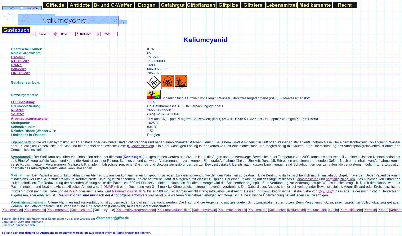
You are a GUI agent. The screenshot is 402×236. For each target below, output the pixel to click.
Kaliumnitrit (277, 210)
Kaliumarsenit (34, 210)
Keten (383, 210)
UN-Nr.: (16, 65)
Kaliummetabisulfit (232, 210)
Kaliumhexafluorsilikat (173, 210)
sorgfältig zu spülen (340, 179)
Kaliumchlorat (81, 210)
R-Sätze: (17, 110)
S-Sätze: (17, 114)
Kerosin (370, 210)
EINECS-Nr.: (20, 73)
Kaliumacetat (12, 210)
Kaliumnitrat (257, 210)
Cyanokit (326, 191)
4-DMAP (106, 186)
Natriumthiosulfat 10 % (129, 191)
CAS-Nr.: (18, 57)
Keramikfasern (351, 210)
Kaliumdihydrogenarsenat (136, 210)
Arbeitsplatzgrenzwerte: (30, 118)
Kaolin (333, 210)
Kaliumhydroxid (204, 210)
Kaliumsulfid (316, 210)
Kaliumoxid (296, 210)
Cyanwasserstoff (140, 146)
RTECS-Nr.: (20, 61)
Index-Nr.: (18, 69)
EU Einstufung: (23, 102)
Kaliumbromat (58, 210)
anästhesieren (307, 179)
